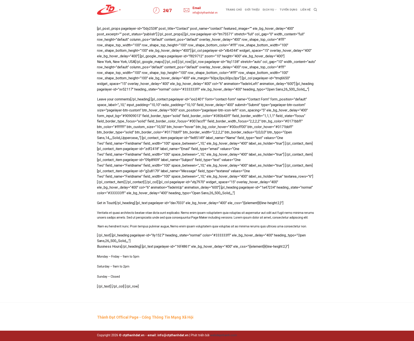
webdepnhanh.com (223, 335)
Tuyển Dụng (288, 9)
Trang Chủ (234, 9)
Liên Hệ (305, 9)
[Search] (315, 10)
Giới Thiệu (252, 9)
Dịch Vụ (268, 9)
